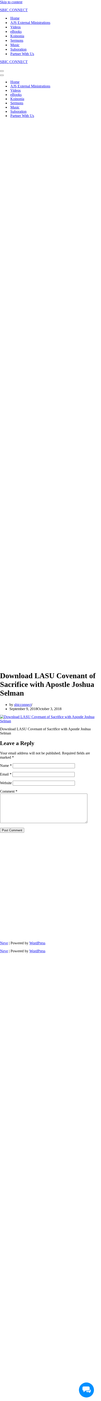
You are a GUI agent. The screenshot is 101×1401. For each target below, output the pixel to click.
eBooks (16, 32)
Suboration (18, 49)
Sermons (16, 40)
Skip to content (11, 2)
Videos (15, 27)
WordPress (37, 943)
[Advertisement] (50, 172)
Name (6, 766)
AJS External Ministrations (30, 23)
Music (14, 45)
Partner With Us (22, 54)
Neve (4, 943)
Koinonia (17, 36)
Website (6, 783)
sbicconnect (22, 705)
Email (6, 774)
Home (14, 18)
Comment (8, 791)
